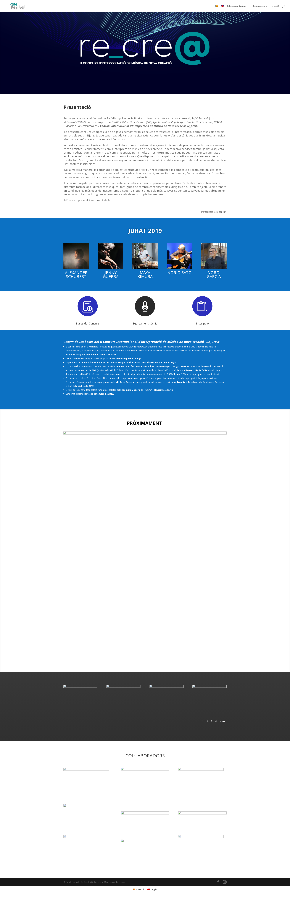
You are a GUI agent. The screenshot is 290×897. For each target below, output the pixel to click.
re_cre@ (275, 6)
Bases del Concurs (87, 323)
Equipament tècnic (145, 323)
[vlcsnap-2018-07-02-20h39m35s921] (167, 686)
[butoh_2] (209, 686)
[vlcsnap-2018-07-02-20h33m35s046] (123, 686)
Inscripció (202, 323)
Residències (259, 6)
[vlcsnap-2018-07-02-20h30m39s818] (80, 686)
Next (222, 721)
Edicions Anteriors (236, 6)
